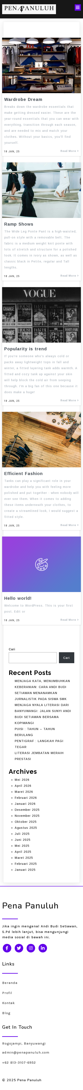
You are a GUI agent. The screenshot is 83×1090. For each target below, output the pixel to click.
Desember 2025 (27, 809)
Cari (12, 649)
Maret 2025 (24, 857)
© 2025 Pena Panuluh (22, 1080)
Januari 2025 (25, 869)
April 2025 (23, 851)
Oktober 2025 (26, 821)
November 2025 (27, 815)
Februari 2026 (26, 797)
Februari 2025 (26, 863)
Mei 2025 (22, 845)
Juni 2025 (22, 839)
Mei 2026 (22, 779)
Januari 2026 (25, 803)
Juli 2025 (22, 833)
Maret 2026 (24, 791)
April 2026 (23, 785)
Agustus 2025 (26, 827)
